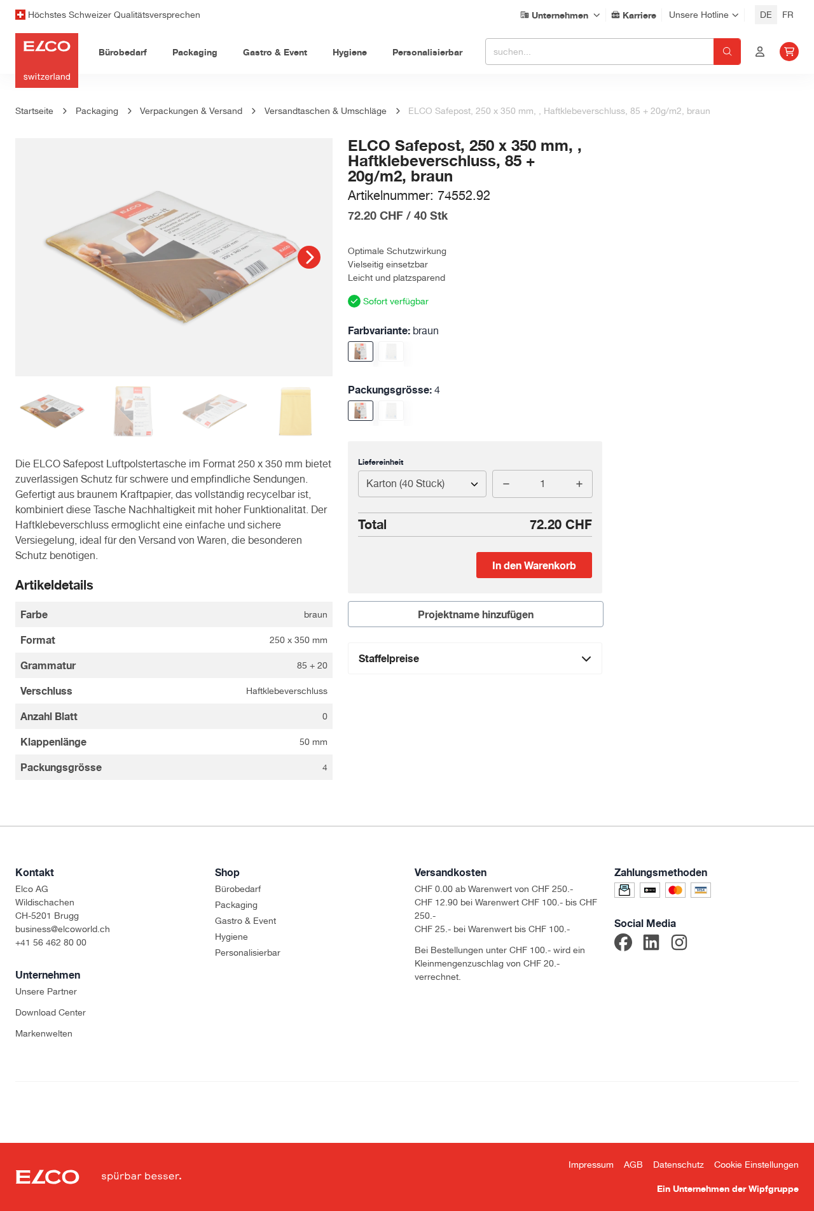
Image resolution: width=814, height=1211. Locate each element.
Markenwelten (43, 1033)
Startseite (34, 111)
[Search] (727, 51)
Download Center (50, 1012)
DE (766, 15)
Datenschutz (678, 1164)
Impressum (591, 1164)
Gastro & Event (245, 921)
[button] (309, 257)
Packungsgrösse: (394, 389)
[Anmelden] (759, 51)
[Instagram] (679, 944)
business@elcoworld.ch (62, 929)
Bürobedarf (238, 889)
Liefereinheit (380, 462)
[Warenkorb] (789, 51)
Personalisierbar (247, 952)
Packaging (236, 905)
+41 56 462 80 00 (50, 942)
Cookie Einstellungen (756, 1164)
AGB (633, 1164)
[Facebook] (623, 944)
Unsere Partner (46, 991)
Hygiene (231, 936)
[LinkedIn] (651, 944)
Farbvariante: (393, 330)
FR (788, 15)
